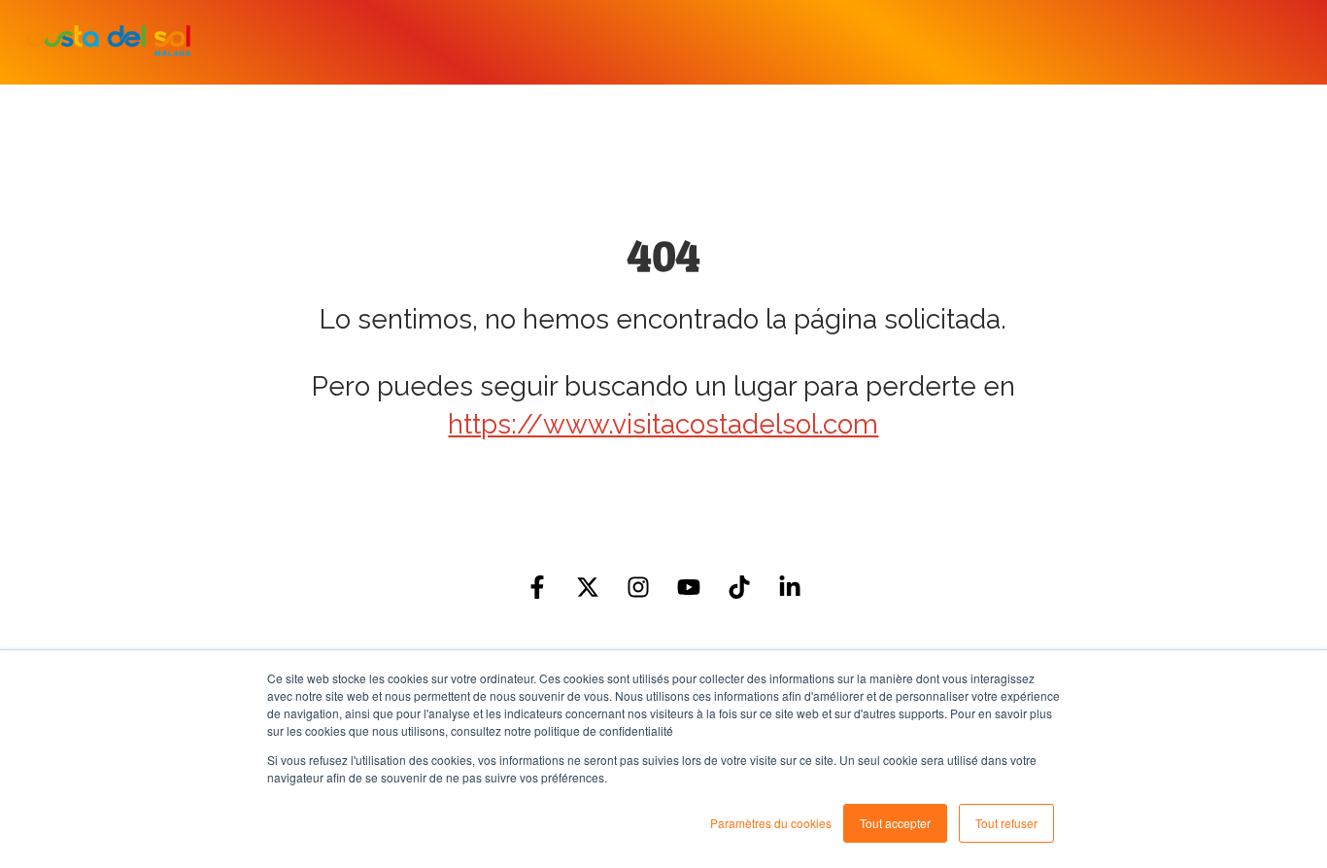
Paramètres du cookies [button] (771, 823)
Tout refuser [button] (1006, 823)
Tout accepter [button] (895, 823)
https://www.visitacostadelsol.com (663, 424)
